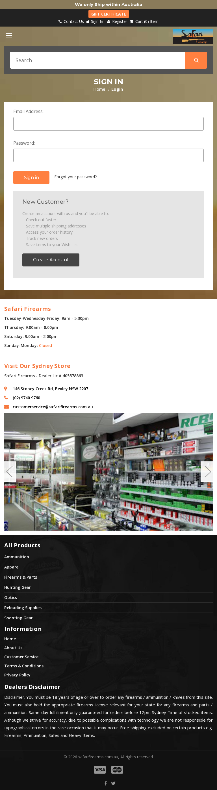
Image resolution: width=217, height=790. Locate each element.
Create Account (51, 259)
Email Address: (28, 111)
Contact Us (73, 21)
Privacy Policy (17, 675)
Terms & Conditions (24, 666)
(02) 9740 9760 (26, 397)
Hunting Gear (17, 587)
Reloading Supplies (23, 607)
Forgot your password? (75, 176)
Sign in (97, 21)
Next (207, 471)
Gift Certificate (108, 14)
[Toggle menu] (9, 35)
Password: (24, 143)
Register (119, 21)
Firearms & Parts (20, 577)
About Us (13, 647)
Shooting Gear (18, 617)
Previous (9, 471)
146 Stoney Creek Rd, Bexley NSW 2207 (50, 388)
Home (10, 638)
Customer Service (21, 656)
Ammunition (16, 556)
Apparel (11, 567)
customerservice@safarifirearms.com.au (53, 406)
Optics (10, 597)
